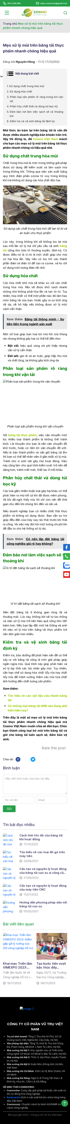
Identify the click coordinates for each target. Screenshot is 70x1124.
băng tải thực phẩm (22, 435)
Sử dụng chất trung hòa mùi (26, 86)
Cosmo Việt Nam (45, 139)
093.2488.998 (13, 3)
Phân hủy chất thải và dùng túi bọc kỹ (34, 106)
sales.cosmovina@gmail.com (53, 3)
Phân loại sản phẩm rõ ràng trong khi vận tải (36, 99)
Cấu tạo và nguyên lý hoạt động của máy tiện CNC (42, 887)
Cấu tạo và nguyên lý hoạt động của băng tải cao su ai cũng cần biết (42, 872)
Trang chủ (10, 23)
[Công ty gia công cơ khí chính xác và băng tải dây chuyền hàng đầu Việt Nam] (34, 12)
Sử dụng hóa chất (21, 91)
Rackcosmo (13, 1097)
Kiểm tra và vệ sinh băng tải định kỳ (32, 121)
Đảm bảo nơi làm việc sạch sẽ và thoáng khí (36, 114)
